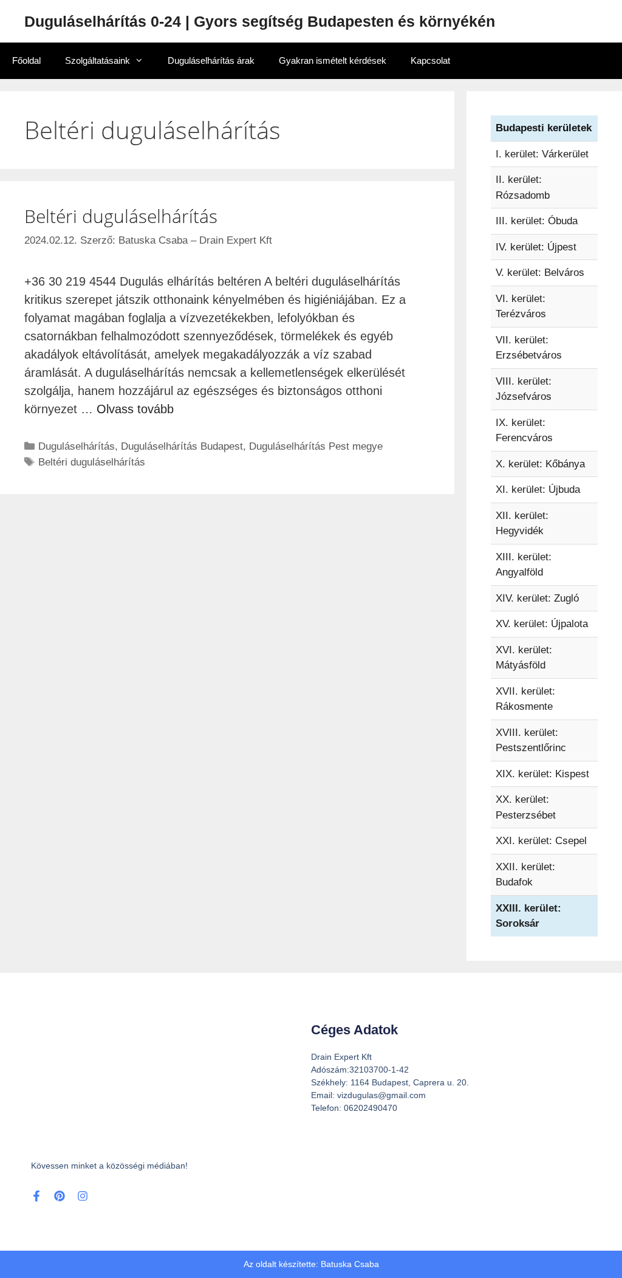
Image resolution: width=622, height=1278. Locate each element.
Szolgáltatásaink (97, 60)
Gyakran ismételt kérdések (332, 60)
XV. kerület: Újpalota (542, 624)
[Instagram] (82, 1195)
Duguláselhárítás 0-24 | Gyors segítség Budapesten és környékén (259, 21)
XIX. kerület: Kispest (542, 774)
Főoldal (26, 60)
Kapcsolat (430, 60)
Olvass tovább (135, 409)
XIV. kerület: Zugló (537, 598)
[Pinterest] (59, 1195)
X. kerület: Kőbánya (540, 464)
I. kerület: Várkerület (542, 154)
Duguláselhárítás (76, 446)
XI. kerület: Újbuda (538, 489)
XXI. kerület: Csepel (541, 841)
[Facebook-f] (36, 1195)
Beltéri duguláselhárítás (120, 216)
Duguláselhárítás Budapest (182, 446)
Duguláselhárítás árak (211, 60)
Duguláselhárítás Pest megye (316, 446)
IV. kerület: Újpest (536, 247)
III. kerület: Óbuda (537, 221)
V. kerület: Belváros (540, 272)
